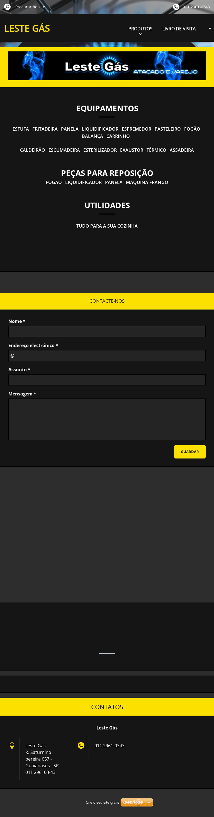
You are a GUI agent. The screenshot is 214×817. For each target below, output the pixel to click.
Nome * (16, 321)
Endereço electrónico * (33, 345)
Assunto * (19, 370)
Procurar (7, 7)
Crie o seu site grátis (102, 802)
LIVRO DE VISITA (179, 29)
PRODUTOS (140, 29)
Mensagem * (22, 394)
